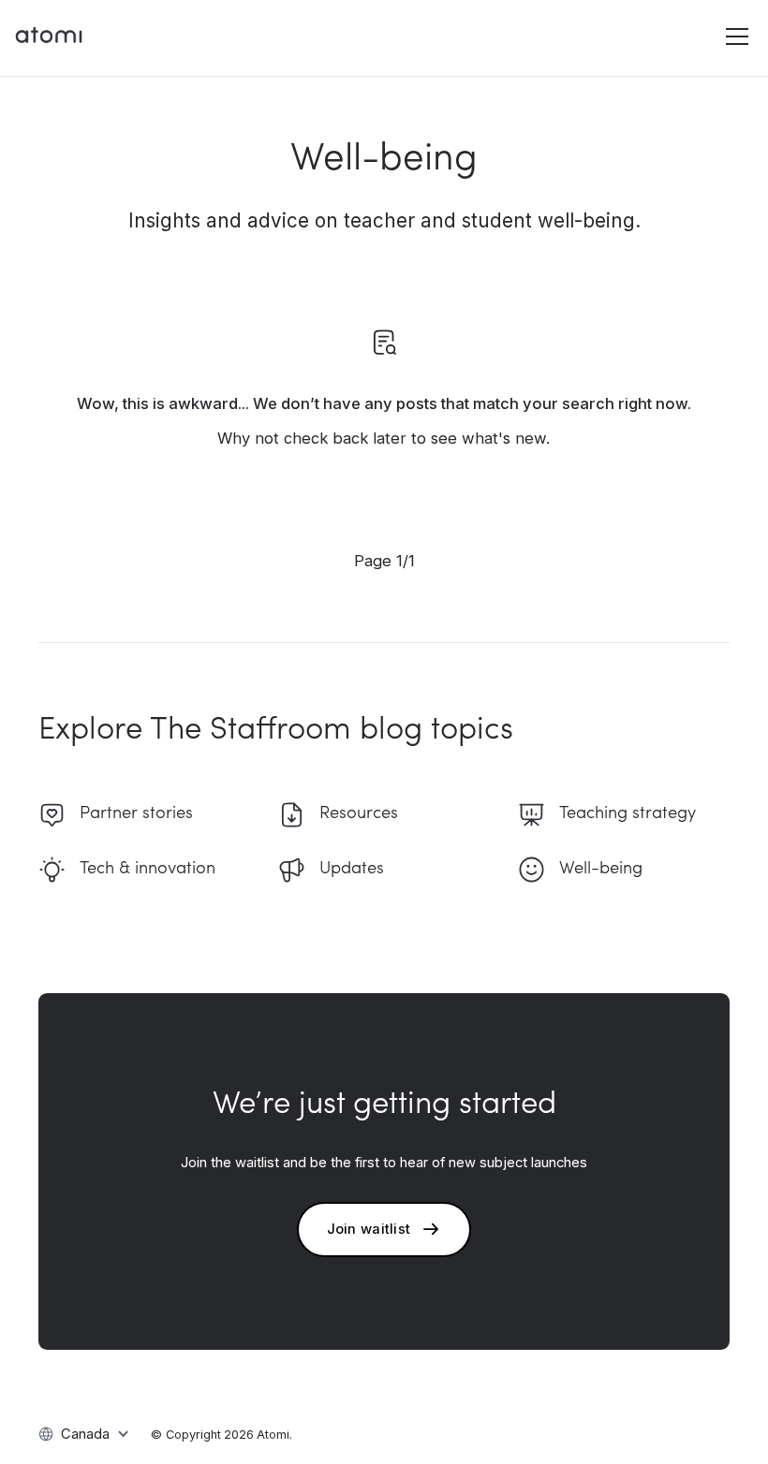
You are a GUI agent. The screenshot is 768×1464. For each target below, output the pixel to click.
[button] (734, 36)
